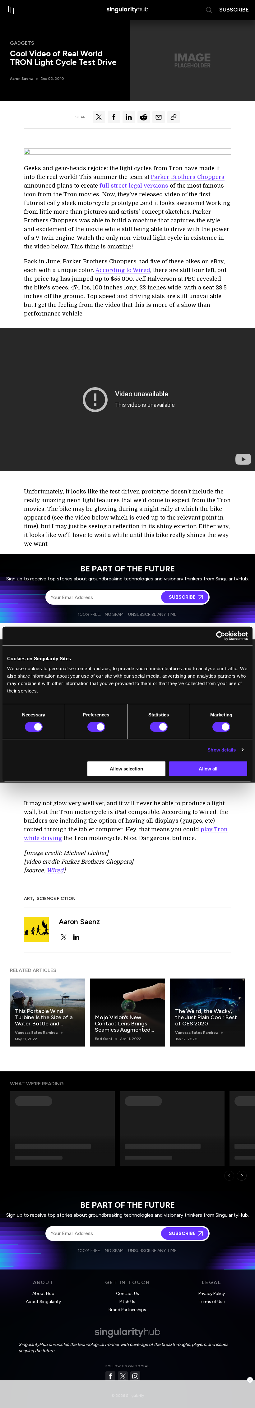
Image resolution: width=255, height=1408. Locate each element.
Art (28, 898)
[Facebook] (110, 1376)
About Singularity (43, 1301)
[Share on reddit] (143, 117)
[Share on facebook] (114, 117)
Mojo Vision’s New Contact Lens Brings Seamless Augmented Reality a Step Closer (123, 1026)
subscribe (234, 9)
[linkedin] (76, 937)
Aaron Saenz (21, 78)
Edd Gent (104, 1039)
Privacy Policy (211, 1293)
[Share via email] (158, 117)
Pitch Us (127, 1301)
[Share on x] (99, 117)
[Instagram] (135, 1376)
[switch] (96, 727)
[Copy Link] (173, 117)
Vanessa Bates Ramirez (36, 1032)
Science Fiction (56, 898)
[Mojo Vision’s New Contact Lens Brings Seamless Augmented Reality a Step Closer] (127, 1013)
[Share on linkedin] (129, 117)
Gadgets (22, 43)
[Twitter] (123, 1376)
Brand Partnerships (127, 1309)
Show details (221, 749)
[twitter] (64, 937)
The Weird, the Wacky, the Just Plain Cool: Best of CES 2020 (206, 1017)
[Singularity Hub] (127, 10)
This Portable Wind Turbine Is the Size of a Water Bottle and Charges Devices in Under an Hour (44, 1023)
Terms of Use (212, 1301)
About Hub (43, 1293)
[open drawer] (11, 10)
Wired (55, 870)
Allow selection (126, 768)
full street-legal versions (134, 186)
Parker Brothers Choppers (188, 177)
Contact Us (127, 1293)
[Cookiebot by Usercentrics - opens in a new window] (220, 636)
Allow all (208, 768)
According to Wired (122, 270)
